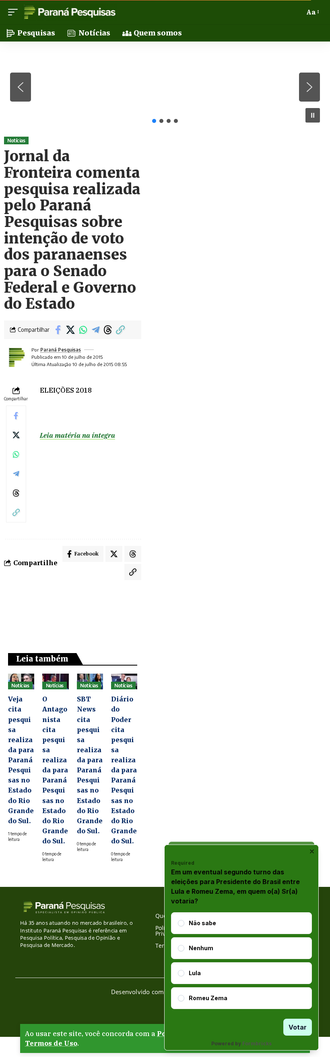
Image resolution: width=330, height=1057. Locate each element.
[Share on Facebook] (58, 329)
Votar (298, 1027)
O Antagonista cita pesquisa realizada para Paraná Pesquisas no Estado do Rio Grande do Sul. (55, 770)
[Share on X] (70, 329)
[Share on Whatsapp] (83, 329)
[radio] (181, 923)
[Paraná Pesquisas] (69, 12)
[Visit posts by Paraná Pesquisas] (16, 357)
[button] (15, 12)
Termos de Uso (51, 1043)
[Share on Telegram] (95, 329)
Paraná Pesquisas (60, 350)
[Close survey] (311, 851)
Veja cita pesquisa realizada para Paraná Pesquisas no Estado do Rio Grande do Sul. (21, 760)
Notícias (16, 140)
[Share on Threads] (107, 329)
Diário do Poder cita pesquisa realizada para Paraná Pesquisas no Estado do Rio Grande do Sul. (124, 770)
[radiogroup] (241, 960)
